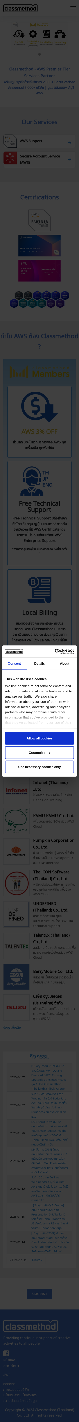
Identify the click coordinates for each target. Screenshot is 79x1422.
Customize (37, 752)
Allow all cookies (39, 738)
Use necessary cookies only (39, 767)
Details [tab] (39, 663)
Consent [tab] (14, 663)
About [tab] (65, 663)
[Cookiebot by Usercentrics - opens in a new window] (56, 651)
